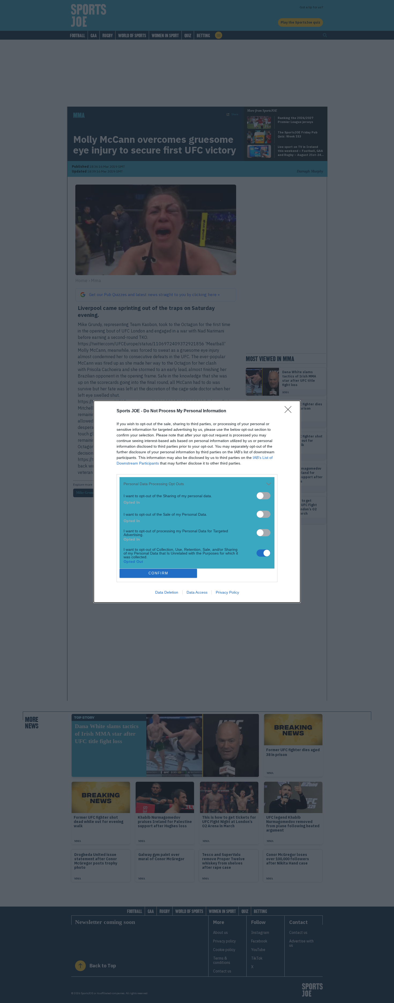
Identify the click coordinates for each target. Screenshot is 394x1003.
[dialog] (197, 501)
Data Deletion (166, 592)
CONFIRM (158, 573)
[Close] (290, 411)
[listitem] (197, 484)
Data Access (197, 592)
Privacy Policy (227, 592)
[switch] (263, 495)
